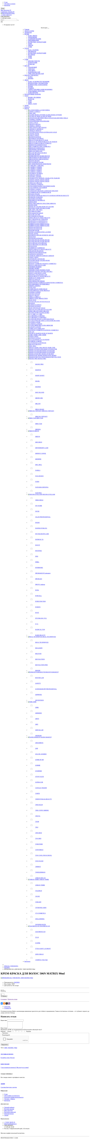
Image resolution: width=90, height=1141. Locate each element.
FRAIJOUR (40, 251)
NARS (37, 481)
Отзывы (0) (7, 1008)
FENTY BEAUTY (46, 249)
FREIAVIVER (42, 252)
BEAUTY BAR (43, 140)
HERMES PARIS (45, 270)
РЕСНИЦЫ (31, 54)
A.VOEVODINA (45, 110)
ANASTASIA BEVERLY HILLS (58, 118)
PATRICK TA (39, 539)
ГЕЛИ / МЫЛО (32, 35)
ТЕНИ (30, 43)
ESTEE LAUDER (45, 232)
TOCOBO (38, 838)
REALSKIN (38, 648)
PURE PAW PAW (40, 601)
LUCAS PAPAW (44, 339)
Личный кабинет (9, 1107)
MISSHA (38, 429)
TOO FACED (39, 861)
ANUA (36, 122)
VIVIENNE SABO (40, 907)
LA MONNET (42, 317)
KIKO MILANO (44, 311)
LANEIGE (39, 324)
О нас (6, 2)
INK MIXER (41, 281)
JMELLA (38, 297)
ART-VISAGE (42, 127)
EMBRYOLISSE (44, 224)
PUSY (37, 612)
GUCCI (36, 262)
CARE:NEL (40, 165)
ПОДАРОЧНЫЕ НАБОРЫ (32, 94)
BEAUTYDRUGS (46, 143)
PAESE (37, 522)
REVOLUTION (40, 659)
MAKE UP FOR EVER (50, 349)
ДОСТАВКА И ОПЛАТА (12, 1095)
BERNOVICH (42, 145)
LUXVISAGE (42, 343)
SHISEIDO (38, 713)
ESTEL (36, 233)
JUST (34, 300)
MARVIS (38, 370)
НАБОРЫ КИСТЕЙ (34, 72)
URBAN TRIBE (44, 879)
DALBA (37, 194)
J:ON (34, 287)
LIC (33, 331)
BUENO (37, 160)
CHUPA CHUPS (44, 179)
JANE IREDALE (45, 290)
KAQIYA (38, 306)
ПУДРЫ (30, 86)
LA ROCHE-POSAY (48, 319)
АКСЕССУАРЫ (29, 31)
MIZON (36, 431)
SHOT (37, 718)
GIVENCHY (41, 259)
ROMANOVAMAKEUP (51, 672)
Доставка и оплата (9, 3)
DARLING (39, 197)
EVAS (35, 246)
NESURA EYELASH (48, 494)
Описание (7, 1006)
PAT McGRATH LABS (42, 534)
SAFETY (38, 683)
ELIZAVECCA (43, 221)
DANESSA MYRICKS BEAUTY (59, 195)
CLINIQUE (39, 184)
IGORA (30, 77)
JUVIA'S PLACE (45, 301)
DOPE (35, 205)
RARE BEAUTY (40, 635)
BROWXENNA (44, 159)
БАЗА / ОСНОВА (33, 50)
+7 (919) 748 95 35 (6, 15)
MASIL (37, 381)
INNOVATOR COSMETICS (54, 282)
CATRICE (39, 170)
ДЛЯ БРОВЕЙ (32, 67)
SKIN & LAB (39, 730)
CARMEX (39, 167)
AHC (34, 113)
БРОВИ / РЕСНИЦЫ (34, 97)
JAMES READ (42, 289)
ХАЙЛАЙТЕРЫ (33, 92)
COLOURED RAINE (48, 186)
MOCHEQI (38, 442)
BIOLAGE (39, 151)
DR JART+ (39, 210)
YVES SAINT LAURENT (43, 948)
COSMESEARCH (45, 192)
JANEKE (38, 292)
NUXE (37, 511)
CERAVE (38, 175)
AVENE (36, 134)
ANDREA (39, 119)
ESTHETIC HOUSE (48, 235)
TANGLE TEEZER (41, 788)
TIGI (36, 827)
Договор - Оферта (9, 1099)
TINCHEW (38, 833)
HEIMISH (38, 267)
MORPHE (38, 459)
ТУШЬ (30, 46)
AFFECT (37, 111)
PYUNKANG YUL (41, 618)
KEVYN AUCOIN (46, 309)
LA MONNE (41, 316)
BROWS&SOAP (44, 157)
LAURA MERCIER (47, 325)
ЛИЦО (26, 80)
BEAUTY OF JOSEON (50, 141)
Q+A (36, 624)
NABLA (37, 470)
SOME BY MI (39, 759)
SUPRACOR (39, 782)
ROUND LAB (39, 677)
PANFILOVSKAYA (41, 528)
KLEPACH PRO (44, 312)
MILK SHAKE (39, 409)
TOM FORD (39, 844)
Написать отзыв (12, 999)
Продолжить (4, 1044)
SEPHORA (38, 694)
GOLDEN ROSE (45, 260)
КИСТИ (26, 65)
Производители (9, 1113)
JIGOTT (37, 295)
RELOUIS (38, 653)
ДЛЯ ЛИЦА (31, 70)
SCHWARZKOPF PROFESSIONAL (46, 689)
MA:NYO (38, 344)
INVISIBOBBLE (45, 284)
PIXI (36, 556)
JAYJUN (37, 293)
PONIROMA (39, 567)
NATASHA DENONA (41, 487)
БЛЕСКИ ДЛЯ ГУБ (34, 61)
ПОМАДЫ (31, 64)
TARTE (37, 793)
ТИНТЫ (30, 45)
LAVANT (38, 327)
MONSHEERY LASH (41, 448)
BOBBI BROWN (45, 156)
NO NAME (38, 505)
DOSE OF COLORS (48, 206)
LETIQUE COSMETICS (51, 330)
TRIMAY (38, 866)
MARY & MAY (39, 375)
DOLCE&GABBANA (49, 203)
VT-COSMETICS (40, 913)
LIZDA (36, 336)
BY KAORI (40, 162)
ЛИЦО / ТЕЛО (32, 103)
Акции (26, 105)
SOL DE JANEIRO (41, 754)
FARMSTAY (41, 248)
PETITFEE (38, 550)
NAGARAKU (39, 476)
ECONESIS (40, 216)
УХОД (26, 96)
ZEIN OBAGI (39, 954)
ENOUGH (39, 227)
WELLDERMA (39, 919)
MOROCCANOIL (40, 453)
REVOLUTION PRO (41, 665)
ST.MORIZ (38, 771)
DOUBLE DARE (45, 208)
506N (5, 1047)
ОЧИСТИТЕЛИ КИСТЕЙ (36, 73)
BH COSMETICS (45, 146)
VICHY (37, 896)
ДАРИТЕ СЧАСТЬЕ (41, 960)
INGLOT (37, 279)
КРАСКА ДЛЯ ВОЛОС (31, 75)
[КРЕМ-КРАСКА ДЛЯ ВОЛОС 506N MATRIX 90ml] (17, 978)
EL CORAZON (43, 219)
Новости (27, 107)
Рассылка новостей (10, 1112)
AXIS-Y (36, 135)
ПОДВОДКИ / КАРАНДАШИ (37, 42)
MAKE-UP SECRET (48, 354)
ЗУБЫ (30, 102)
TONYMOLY (39, 849)
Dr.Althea (38, 211)
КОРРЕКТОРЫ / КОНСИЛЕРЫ (37, 84)
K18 (33, 303)
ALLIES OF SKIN (45, 116)
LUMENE (39, 341)
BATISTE (38, 137)
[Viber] (9, 1003)
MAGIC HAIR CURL (49, 347)
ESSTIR (36, 230)
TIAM (37, 821)
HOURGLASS (42, 274)
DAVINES (39, 198)
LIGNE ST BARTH (47, 333)
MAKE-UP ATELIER (48, 350)
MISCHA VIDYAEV (48, 411)
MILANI (37, 403)
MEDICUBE (39, 398)
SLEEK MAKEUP (46, 737)
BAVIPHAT (40, 138)
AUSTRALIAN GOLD (50, 132)
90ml (15, 1047)
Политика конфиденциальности (13, 1097)
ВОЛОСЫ (31, 99)
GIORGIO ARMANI (48, 255)
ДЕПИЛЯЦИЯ (32, 37)
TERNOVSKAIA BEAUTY (43, 799)
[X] (7, 1003)
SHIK (34, 702)
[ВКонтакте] (2, 1003)
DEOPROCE (41, 200)
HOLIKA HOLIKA (46, 271)
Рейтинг (3, 1031)
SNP (36, 748)
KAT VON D (41, 308)
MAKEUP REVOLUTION (53, 357)
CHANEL (38, 176)
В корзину (4, 996)
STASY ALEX (39, 776)
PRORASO (38, 579)
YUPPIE (37, 943)
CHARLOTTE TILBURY (52, 178)
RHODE (37, 670)
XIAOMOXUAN (45, 926)
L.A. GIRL (39, 314)
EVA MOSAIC (42, 243)
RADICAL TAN (40, 629)
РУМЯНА (31, 88)
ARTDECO (39, 129)
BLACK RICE (42, 153)
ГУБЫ (26, 59)
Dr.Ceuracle (39, 213)
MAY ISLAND (39, 392)
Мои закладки (8, 1110)
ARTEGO (38, 130)
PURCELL (38, 595)
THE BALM (39, 804)
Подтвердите (6, 1035)
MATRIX (30, 78)
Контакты (7, 5)
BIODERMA (41, 149)
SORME (37, 765)
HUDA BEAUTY (45, 276)
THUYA (37, 816)
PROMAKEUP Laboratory (43, 573)
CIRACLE (39, 183)
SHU (36, 724)
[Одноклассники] (4, 1003)
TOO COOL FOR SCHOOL (43, 855)
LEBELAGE (41, 328)
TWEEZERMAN (40, 872)
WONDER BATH (40, 924)
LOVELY (38, 338)
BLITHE (37, 154)
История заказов (9, 1109)
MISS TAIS (39, 418)
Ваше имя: (4, 1020)
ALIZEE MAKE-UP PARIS (54, 115)
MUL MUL (38, 464)
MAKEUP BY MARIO (49, 355)
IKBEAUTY (40, 278)
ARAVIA (38, 124)
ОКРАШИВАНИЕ (33, 40)
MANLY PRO (42, 358)
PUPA (37, 590)
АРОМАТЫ (28, 32)
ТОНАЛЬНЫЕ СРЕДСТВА (36, 91)
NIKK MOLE (39, 500)
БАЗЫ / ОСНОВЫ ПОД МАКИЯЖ (38, 81)
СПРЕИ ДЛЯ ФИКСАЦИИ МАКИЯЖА (40, 89)
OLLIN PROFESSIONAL (43, 517)
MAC (34, 346)
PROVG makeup (40, 584)
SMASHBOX (39, 743)
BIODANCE (41, 148)
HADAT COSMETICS (49, 263)
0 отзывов (4, 999)
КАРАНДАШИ (32, 62)
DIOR (35, 202)
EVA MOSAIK (42, 244)
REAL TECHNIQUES (49, 636)
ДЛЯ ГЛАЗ (31, 69)
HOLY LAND (42, 273)
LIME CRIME (42, 335)
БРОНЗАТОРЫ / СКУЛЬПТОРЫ (38, 83)
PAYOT (37, 545)
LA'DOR (37, 322)
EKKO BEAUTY (45, 217)
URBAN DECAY (40, 878)
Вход (2, 8)
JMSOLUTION (43, 298)
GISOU (36, 257)
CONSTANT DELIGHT (51, 191)
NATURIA (38, 493)
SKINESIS (38, 735)
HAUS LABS (42, 265)
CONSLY (38, 189)
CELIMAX (39, 173)
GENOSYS (39, 254)
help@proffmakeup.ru (10, 1124)
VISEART (38, 902)
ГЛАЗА (26, 48)
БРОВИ (26, 34)
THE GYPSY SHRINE (42, 810)
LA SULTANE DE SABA (52, 320)
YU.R (37, 937)
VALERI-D (38, 890)
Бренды (26, 108)
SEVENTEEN (39, 700)
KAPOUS (38, 305)
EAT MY (37, 214)
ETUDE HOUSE (45, 240)
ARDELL (38, 126)
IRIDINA (38, 286)
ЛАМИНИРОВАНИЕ (34, 39)
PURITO (38, 607)
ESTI (34, 236)
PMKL (37, 562)
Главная (26, 29)
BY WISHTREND (45, 164)
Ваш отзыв (4, 1028)
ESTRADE (39, 238)
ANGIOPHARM (44, 121)
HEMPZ (37, 268)
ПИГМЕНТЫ (32, 51)
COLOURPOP (42, 187)
